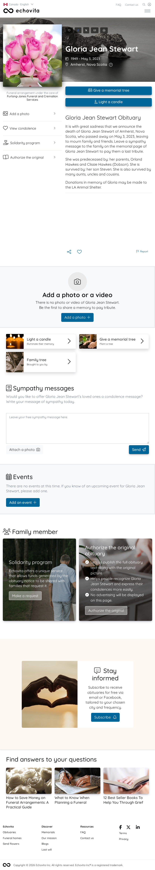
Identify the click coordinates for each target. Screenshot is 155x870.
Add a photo (75, 317)
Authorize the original (106, 610)
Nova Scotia (97, 64)
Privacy (123, 839)
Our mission (49, 838)
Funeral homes (12, 838)
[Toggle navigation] (147, 10)
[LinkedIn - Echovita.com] (138, 828)
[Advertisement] (108, 221)
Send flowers (11, 843)
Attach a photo (22, 449)
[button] (19, 4)
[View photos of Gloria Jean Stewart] (32, 55)
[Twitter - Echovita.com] (128, 828)
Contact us (131, 4)
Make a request (25, 595)
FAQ (118, 4)
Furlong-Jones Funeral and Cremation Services (32, 97)
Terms (123, 833)
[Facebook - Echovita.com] (120, 828)
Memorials (48, 832)
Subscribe (103, 717)
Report (144, 251)
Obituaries (9, 832)
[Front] (20, 10)
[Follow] (80, 252)
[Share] (69, 252)
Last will (47, 849)
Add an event (20, 502)
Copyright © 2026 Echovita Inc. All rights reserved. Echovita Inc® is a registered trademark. (68, 865)
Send (136, 449)
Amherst (78, 64)
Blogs (45, 843)
